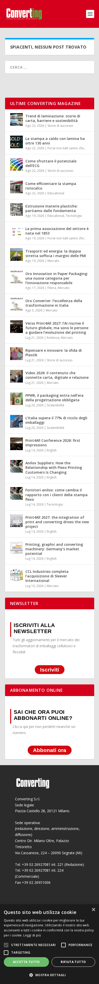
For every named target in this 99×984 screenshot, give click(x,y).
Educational (55, 193)
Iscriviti (49, 670)
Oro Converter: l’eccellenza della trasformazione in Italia (53, 303)
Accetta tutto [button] (26, 962)
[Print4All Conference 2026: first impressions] (16, 443)
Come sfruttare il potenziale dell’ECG (50, 163)
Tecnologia (74, 216)
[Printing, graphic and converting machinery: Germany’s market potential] (16, 547)
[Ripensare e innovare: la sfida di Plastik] (16, 353)
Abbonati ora (49, 750)
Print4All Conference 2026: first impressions (52, 442)
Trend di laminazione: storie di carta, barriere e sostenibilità (52, 118)
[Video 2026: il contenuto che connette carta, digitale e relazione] (16, 376)
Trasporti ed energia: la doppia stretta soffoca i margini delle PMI (55, 253)
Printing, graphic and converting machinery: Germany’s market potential (54, 549)
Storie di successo (60, 125)
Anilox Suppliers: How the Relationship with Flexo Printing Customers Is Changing (53, 467)
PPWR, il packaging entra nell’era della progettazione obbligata (54, 397)
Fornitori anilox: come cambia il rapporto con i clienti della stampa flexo (56, 494)
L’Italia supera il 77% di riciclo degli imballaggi (56, 420)
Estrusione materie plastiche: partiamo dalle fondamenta (51, 208)
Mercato (53, 261)
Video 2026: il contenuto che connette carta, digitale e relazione (57, 375)
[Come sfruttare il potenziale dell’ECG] (16, 164)
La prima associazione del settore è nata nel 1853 (57, 231)
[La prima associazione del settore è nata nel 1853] (16, 232)
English (52, 450)
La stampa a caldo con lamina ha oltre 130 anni (55, 140)
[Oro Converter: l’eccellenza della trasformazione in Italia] (16, 304)
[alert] (49, 944)
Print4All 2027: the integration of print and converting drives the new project (57, 522)
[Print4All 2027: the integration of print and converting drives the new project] (16, 520)
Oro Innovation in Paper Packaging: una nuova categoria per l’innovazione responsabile (56, 278)
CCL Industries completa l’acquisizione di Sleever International (47, 576)
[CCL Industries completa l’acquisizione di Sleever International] (16, 575)
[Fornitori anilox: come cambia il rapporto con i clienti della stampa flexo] (16, 493)
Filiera (51, 288)
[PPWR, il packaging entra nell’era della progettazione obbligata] (16, 398)
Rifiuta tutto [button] (73, 962)
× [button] (93, 910)
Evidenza (53, 338)
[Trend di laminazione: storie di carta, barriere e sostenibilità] (16, 119)
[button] (49, 975)
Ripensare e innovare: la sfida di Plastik (53, 352)
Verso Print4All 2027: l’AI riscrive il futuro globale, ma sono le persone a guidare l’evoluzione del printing (56, 328)
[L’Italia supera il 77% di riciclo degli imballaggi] (16, 421)
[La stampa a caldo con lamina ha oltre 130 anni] (16, 142)
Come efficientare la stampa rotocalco (50, 186)
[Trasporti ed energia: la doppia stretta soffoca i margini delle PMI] (16, 254)
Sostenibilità (55, 405)
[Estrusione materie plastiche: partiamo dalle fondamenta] (16, 209)
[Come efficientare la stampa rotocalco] (16, 187)
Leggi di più (32, 935)
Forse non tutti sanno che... (66, 148)
